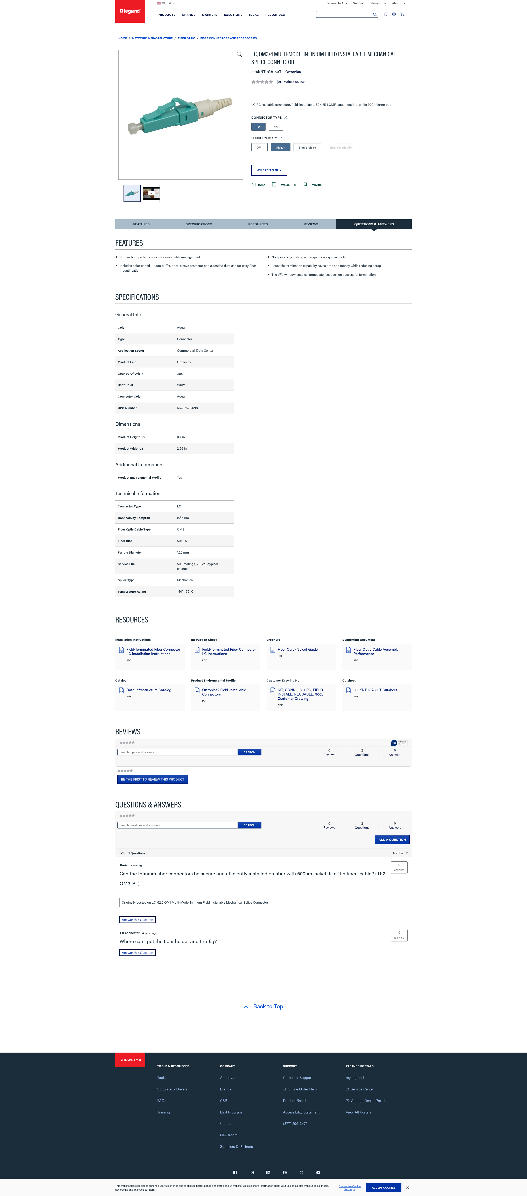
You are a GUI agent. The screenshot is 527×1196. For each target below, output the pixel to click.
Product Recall (294, 1100)
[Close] (407, 1188)
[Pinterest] (284, 1172)
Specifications (199, 224)
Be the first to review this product (154, 780)
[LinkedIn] (268, 1172)
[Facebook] (235, 1172)
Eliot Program (231, 1112)
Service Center (362, 1088)
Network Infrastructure (152, 38)
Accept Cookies (383, 1187)
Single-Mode (307, 147)
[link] (127, 742)
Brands (225, 1088)
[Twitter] (301, 1172)
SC (276, 127)
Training (163, 1112)
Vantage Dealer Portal (368, 1100)
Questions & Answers (374, 224)
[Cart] (402, 14)
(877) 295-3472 (295, 1123)
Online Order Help (302, 1088)
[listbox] (180, 115)
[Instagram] (251, 1172)
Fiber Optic (186, 38)
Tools (161, 1077)
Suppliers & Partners (236, 1146)
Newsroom (229, 1134)
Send (261, 185)
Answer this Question (137, 919)
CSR (223, 1100)
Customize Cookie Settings (350, 1187)
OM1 (259, 147)
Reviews (311, 224)
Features (141, 225)
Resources (258, 224)
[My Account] (394, 14)
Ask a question (392, 839)
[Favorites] (386, 14)
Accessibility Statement (301, 1112)
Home (122, 38)
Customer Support (297, 1077)
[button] (239, 54)
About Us (227, 1077)
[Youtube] (318, 1172)
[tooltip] (399, 743)
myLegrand (355, 1077)
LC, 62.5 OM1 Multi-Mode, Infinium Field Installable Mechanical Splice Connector (210, 902)
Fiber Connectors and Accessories (228, 38)
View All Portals (358, 1112)
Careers (226, 1123)
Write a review (294, 81)
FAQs (161, 1100)
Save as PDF (287, 185)
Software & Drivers (172, 1088)
